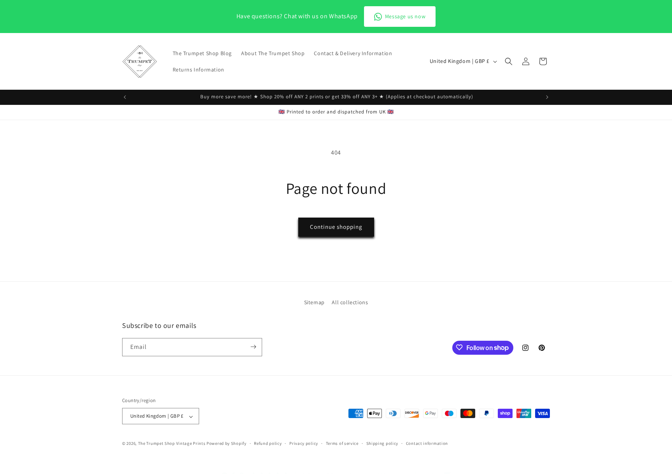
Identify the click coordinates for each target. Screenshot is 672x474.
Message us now (405, 16)
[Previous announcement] (124, 97)
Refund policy (268, 443)
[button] (508, 61)
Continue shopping (336, 226)
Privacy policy (303, 443)
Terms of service (342, 443)
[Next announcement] (547, 97)
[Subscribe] (253, 347)
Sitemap (314, 302)
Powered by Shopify (226, 443)
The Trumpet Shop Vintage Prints (172, 443)
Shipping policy (382, 443)
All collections (350, 302)
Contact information (427, 443)
